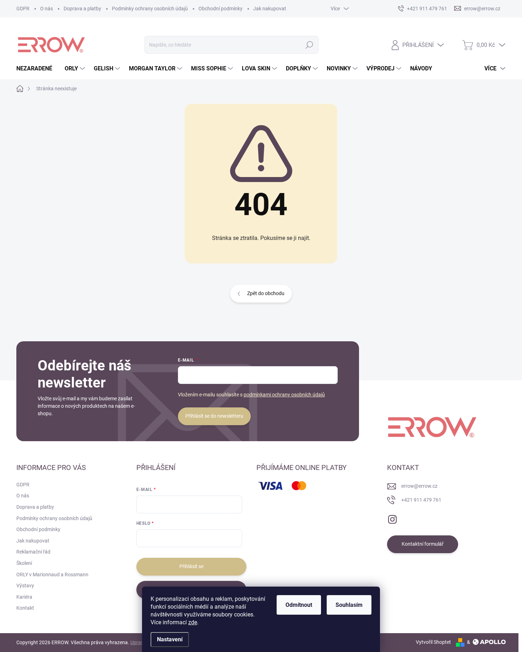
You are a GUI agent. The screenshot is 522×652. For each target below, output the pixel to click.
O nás (46, 8)
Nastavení (170, 639)
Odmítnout (299, 605)
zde (192, 622)
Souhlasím (349, 605)
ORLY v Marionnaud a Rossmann (52, 574)
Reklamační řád (33, 552)
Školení (24, 563)
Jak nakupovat (269, 8)
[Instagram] (392, 518)
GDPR (22, 8)
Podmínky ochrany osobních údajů (150, 8)
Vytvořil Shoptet (433, 642)
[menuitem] (37, 68)
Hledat (309, 45)
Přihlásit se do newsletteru (214, 416)
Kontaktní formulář (423, 544)
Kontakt (25, 608)
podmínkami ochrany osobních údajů (284, 394)
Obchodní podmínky (221, 8)
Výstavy (25, 585)
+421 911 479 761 (421, 500)
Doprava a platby (82, 8)
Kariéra (24, 597)
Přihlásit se (191, 566)
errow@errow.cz (419, 486)
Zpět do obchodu (265, 293)
